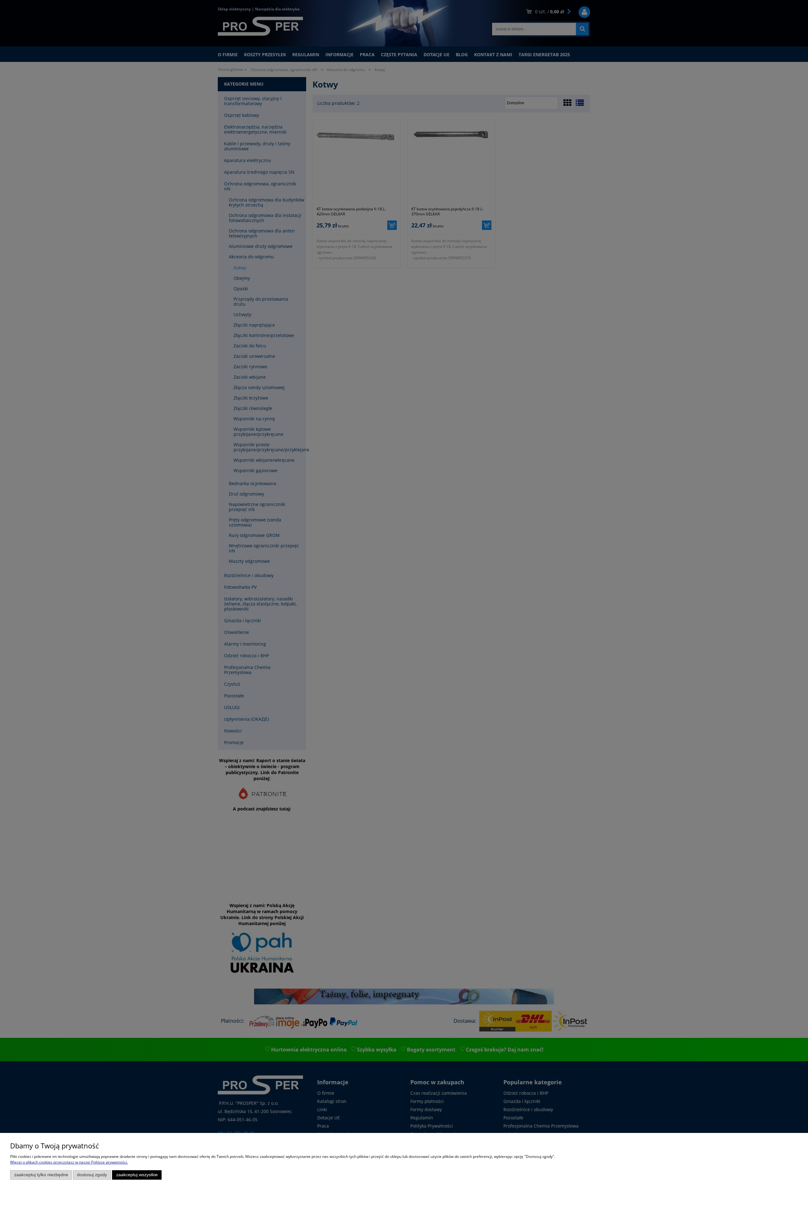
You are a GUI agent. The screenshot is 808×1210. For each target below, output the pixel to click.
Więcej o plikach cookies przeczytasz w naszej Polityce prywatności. (69, 1162)
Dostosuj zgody (92, 1174)
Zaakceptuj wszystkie (137, 1174)
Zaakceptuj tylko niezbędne (41, 1174)
